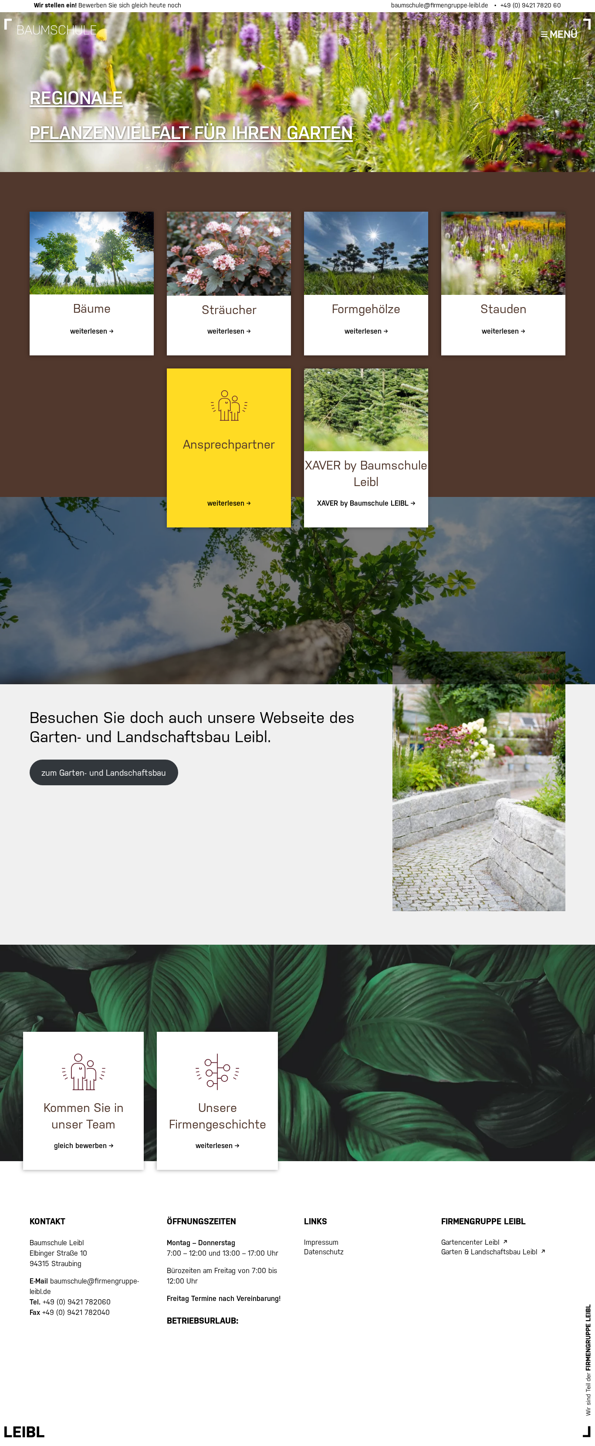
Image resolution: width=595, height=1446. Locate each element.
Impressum (321, 1242)
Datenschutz (324, 1252)
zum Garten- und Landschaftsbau (103, 772)
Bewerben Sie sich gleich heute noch (107, 5)
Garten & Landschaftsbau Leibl (489, 1252)
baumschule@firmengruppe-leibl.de (440, 5)
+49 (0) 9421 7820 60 (530, 5)
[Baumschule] (56, 34)
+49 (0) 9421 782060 (76, 1302)
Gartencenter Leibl (470, 1242)
